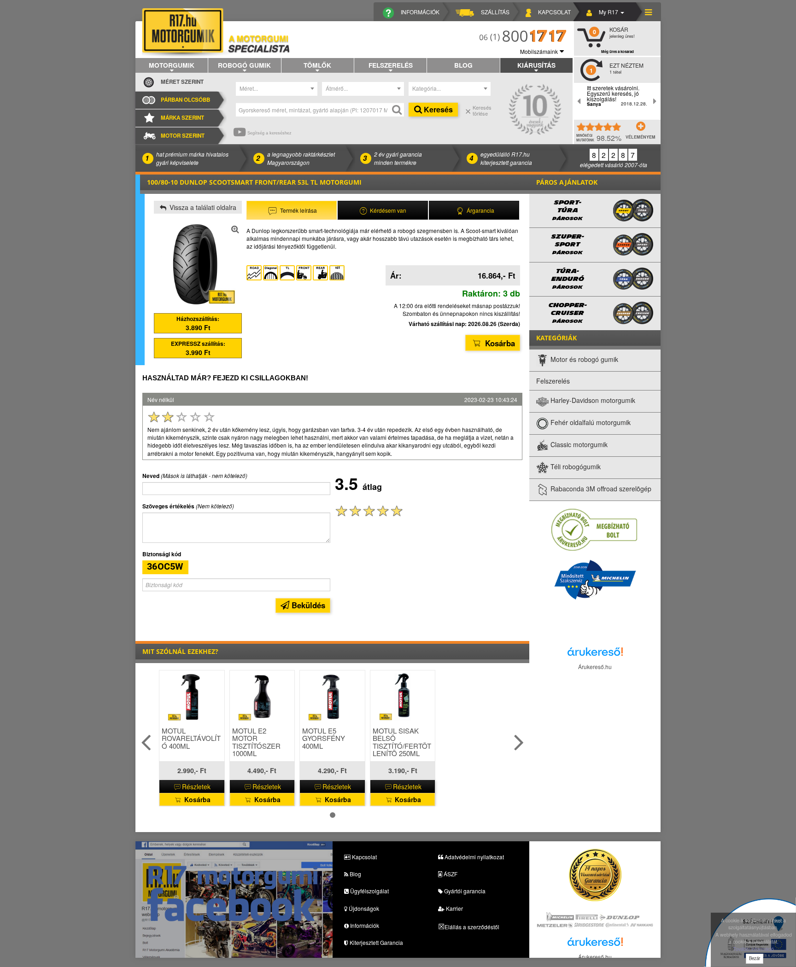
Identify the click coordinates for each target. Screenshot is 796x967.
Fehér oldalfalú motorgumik (590, 422)
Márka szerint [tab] (182, 118)
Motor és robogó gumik (583, 359)
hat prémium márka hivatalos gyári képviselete (192, 158)
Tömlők (317, 65)
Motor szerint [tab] (183, 136)
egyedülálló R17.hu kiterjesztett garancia (506, 158)
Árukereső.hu (595, 666)
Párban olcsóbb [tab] (185, 100)
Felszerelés (391, 65)
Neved (150, 476)
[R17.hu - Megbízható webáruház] (594, 529)
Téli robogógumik (575, 467)
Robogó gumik (244, 65)
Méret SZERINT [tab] (182, 82)
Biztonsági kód (161, 554)
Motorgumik (171, 65)
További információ (753, 948)
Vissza (202, 207)
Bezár (754, 958)
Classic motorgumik (578, 444)
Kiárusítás (536, 65)
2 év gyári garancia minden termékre (398, 158)
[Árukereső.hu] (595, 654)
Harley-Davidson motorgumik (592, 400)
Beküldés (307, 605)
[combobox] (277, 89)
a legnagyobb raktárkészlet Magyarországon (301, 158)
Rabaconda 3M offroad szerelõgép (600, 489)
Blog (463, 65)
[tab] (291, 210)
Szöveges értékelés (168, 506)
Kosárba (499, 343)
